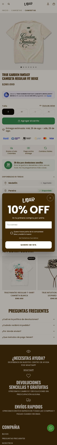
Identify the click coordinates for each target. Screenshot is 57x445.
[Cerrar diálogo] (50, 198)
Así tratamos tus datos (28, 238)
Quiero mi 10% (29, 245)
